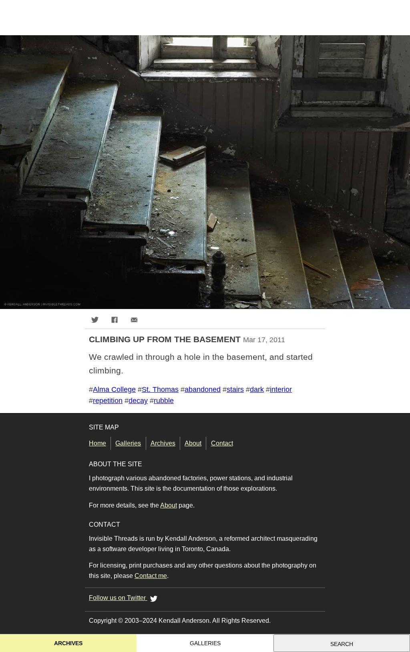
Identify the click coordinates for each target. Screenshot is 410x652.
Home (97, 443)
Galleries (128, 443)
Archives (163, 443)
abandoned (203, 389)
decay (138, 401)
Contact (222, 443)
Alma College (114, 389)
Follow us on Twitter (118, 597)
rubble (164, 401)
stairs (235, 389)
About (193, 443)
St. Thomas (160, 389)
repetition (108, 401)
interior (281, 389)
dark (257, 389)
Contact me (151, 575)
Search (341, 644)
